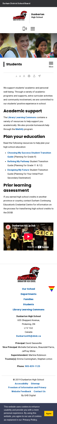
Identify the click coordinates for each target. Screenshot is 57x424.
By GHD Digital (28, 395)
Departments (28, 294)
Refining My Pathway (18, 161)
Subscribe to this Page (39, 76)
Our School (28, 288)
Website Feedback (21, 391)
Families (28, 299)
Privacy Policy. (30, 420)
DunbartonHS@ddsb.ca (28, 336)
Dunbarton (37, 15)
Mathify (20, 129)
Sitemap (35, 383)
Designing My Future (18, 170)
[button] (16, 76)
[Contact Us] (25, 29)
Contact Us (39, 391)
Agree (48, 413)
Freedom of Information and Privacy (27, 387)
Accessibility (21, 383)
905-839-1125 (32, 366)
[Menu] (33, 29)
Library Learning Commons (21, 117)
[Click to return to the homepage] (20, 16)
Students (28, 304)
